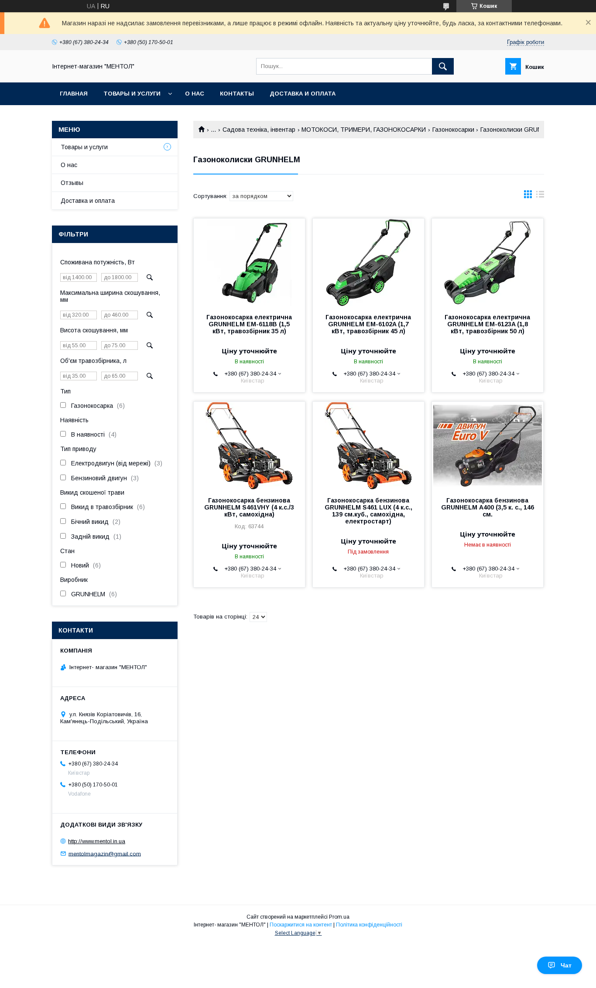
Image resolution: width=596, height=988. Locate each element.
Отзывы (72, 182)
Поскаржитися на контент (301, 925)
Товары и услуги (132, 93)
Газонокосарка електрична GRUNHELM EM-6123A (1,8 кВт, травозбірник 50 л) (487, 324)
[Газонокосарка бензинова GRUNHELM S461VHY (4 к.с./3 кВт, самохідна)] (249, 445)
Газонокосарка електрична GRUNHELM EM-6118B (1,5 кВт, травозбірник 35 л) (249, 324)
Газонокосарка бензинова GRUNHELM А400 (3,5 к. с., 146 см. (487, 507)
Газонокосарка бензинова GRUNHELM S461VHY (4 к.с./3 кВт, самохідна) (249, 507)
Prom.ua (339, 917)
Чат (566, 965)
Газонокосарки (453, 129)
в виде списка (540, 196)
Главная (74, 93)
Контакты (237, 93)
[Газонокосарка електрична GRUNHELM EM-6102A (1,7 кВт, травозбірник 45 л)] (368, 262)
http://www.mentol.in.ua (96, 841)
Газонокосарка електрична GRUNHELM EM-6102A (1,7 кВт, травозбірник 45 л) (368, 324)
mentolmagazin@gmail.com (105, 853)
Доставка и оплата (303, 93)
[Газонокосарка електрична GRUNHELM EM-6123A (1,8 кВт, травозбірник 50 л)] (487, 262)
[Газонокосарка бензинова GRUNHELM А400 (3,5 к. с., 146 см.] (487, 445)
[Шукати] (443, 66)
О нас (194, 93)
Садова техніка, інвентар (259, 129)
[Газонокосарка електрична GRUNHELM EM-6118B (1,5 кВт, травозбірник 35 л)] (249, 262)
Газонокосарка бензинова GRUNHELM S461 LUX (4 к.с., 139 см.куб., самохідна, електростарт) (368, 511)
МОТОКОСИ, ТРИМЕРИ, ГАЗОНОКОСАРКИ (363, 129)
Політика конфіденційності (369, 925)
